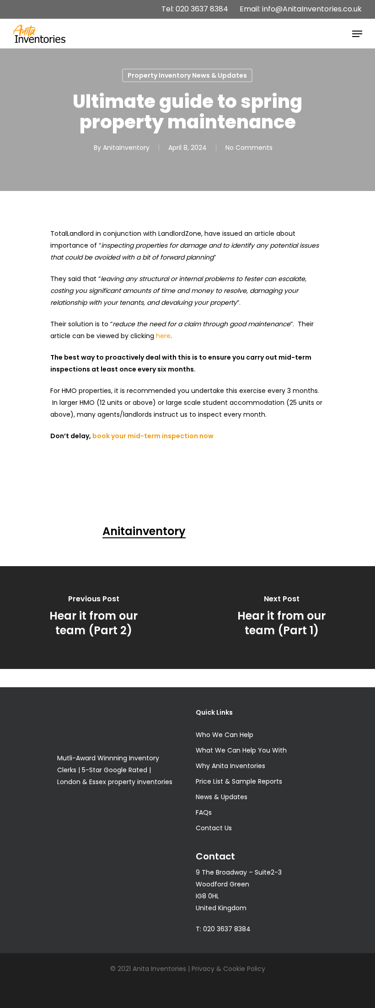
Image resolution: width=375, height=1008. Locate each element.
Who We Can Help (224, 734)
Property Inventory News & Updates (187, 75)
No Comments (249, 147)
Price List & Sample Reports (239, 781)
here (163, 335)
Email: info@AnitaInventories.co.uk (301, 9)
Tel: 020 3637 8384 (194, 9)
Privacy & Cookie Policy (228, 968)
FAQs (204, 812)
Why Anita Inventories (230, 765)
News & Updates (221, 796)
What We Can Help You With (241, 750)
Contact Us (214, 828)
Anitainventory (126, 147)
